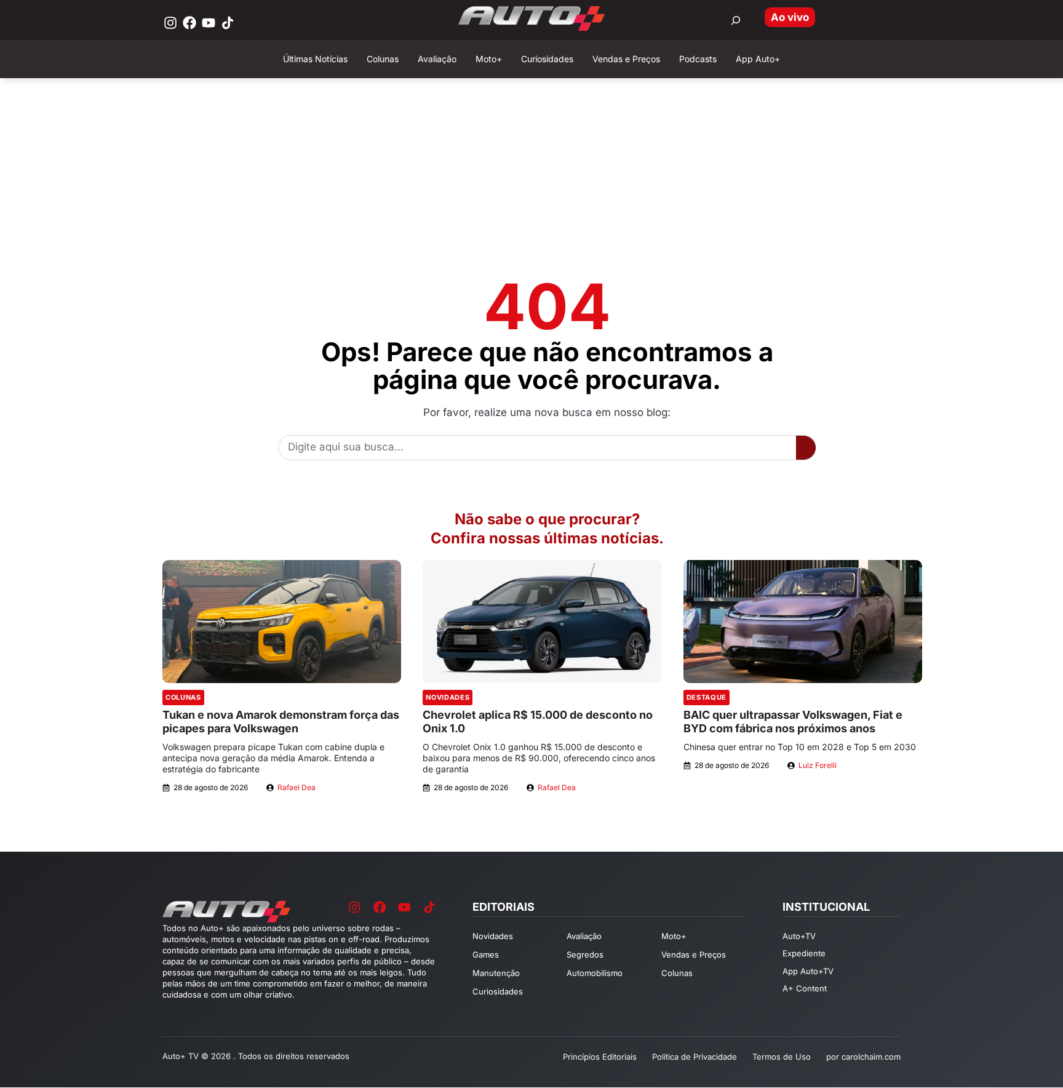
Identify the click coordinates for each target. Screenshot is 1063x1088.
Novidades (447, 697)
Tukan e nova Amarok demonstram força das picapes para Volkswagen (280, 721)
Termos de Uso (781, 1057)
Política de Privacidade (694, 1057)
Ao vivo (790, 17)
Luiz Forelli (817, 765)
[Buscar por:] (735, 20)
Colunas (183, 697)
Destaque (707, 697)
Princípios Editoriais (600, 1057)
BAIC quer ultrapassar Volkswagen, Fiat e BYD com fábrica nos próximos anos (792, 721)
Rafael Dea (296, 787)
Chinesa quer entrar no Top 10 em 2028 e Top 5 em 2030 (799, 747)
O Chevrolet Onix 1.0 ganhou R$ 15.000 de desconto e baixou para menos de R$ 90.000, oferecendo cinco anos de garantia (539, 758)
